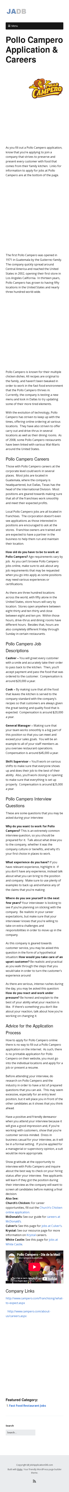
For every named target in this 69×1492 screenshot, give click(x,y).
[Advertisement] (34, 140)
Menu (14, 26)
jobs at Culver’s (52, 1226)
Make (19, 1469)
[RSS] (34, 1481)
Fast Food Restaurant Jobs (27, 1406)
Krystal (31, 1235)
